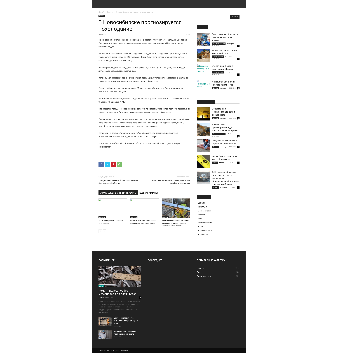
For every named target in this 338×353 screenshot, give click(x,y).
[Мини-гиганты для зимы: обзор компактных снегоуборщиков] (144, 208)
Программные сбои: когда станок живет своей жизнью (225, 37)
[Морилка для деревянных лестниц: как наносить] (105, 334)
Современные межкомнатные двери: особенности (223, 111)
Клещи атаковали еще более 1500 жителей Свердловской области (118, 181)
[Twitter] (107, 164)
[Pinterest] (113, 164)
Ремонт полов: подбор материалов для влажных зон (118, 292)
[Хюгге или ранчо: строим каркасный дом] (203, 55)
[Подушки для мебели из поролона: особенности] (203, 145)
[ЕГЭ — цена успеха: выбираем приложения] (112, 208)
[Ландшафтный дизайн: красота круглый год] (203, 86)
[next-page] (104, 231)
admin (229, 134)
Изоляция (202, 206)
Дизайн (215, 88)
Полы (200, 218)
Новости (110, 12)
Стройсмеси (203, 234)
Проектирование (219, 43)
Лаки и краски (204, 210)
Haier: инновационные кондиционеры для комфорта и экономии (171, 181)
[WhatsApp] (119, 164)
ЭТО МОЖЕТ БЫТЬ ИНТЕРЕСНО (118, 192)
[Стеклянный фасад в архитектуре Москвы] (203, 71)
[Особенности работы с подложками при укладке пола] (105, 321)
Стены (215, 163)
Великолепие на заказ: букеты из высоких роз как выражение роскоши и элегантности (175, 223)
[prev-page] (100, 231)
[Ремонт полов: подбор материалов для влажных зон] (119, 276)
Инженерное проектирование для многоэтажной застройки (225, 127)
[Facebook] (101, 164)
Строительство (218, 56)
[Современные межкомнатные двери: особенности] (203, 113)
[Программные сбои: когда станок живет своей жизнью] (203, 39)
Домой (101, 12)
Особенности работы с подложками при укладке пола (126, 320)
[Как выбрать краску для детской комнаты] (203, 161)
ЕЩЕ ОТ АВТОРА (148, 192)
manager (230, 43)
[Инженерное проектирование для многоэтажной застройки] (203, 129)
